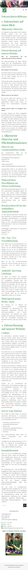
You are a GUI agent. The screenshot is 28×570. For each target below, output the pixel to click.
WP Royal (18, 567)
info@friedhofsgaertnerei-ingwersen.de (13, 528)
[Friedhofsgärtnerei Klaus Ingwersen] (4, 10)
